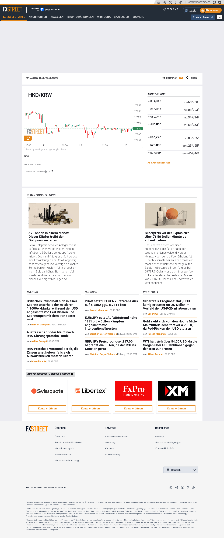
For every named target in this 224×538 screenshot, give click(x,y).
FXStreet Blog (112, 454)
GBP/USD (155, 109)
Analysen (57, 17)
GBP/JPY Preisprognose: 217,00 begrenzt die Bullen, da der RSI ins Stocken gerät (110, 345)
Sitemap (159, 436)
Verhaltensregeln (64, 448)
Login (193, 10)
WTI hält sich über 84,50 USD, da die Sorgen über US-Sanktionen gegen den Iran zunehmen (170, 345)
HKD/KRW (40, 95)
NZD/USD (155, 145)
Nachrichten (38, 17)
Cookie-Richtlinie (164, 448)
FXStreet (8, 7)
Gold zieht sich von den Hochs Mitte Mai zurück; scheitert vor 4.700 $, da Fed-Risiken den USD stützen (170, 325)
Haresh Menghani (40, 324)
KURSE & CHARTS (14, 17)
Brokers (138, 17)
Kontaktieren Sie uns (116, 436)
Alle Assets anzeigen (159, 162)
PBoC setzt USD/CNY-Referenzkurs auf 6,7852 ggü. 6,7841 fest (111, 303)
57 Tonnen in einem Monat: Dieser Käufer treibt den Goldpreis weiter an (49, 236)
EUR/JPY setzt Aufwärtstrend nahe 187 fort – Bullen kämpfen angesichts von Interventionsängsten (111, 323)
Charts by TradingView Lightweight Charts (45, 149)
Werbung (110, 442)
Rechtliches (162, 428)
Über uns (60, 428)
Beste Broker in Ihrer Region (49, 374)
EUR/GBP (155, 152)
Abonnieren (212, 10)
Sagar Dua (153, 313)
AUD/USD (155, 124)
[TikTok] (180, 2)
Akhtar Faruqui (39, 341)
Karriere (109, 448)
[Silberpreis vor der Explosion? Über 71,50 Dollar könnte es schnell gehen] (170, 215)
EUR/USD (155, 101)
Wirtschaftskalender (113, 17)
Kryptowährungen (80, 17)
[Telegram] (164, 2)
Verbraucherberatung (67, 460)
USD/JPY (155, 116)
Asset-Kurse (156, 94)
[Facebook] (175, 2)
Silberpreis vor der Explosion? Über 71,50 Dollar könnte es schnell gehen (167, 236)
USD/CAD (155, 137)
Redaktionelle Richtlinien (68, 442)
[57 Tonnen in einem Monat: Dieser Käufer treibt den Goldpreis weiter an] (54, 215)
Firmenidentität (63, 454)
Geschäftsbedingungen (168, 442)
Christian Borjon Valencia (103, 334)
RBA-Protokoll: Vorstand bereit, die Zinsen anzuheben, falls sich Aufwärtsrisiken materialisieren (53, 352)
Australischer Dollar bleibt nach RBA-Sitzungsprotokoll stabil (50, 334)
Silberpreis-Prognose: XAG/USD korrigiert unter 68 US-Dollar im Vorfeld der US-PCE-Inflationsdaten (169, 304)
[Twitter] (170, 2)
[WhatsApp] (159, 2)
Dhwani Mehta (38, 361)
